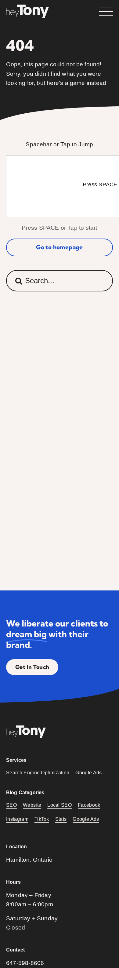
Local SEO (59, 805)
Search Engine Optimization (37, 772)
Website (32, 805)
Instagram (17, 819)
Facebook (89, 805)
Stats (61, 819)
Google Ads (88, 772)
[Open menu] (106, 12)
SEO (11, 805)
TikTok (41, 819)
